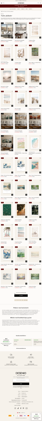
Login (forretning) (17, 405)
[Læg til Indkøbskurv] (12, 37)
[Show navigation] (1, 3)
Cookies (23, 398)
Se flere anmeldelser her (21, 348)
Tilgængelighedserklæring (15, 400)
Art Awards (18, 403)
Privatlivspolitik (24, 400)
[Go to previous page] (15, 300)
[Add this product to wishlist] (12, 23)
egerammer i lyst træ (24, 314)
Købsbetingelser (24, 396)
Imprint (19, 394)
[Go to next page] (27, 300)
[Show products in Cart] (40, 3)
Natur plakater (10, 11)
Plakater (5, 11)
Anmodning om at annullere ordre (27, 401)
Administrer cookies (25, 403)
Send (21, 383)
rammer (24, 313)
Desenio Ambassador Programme (14, 401)
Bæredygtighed (17, 398)
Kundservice (24, 393)
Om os (19, 391)
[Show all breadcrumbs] (2, 11)
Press (19, 393)
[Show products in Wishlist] (38, 3)
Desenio (23, 418)
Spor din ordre (24, 394)
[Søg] (4, 3)
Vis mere (21, 295)
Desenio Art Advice (25, 391)
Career (19, 396)
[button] (36, 416)
